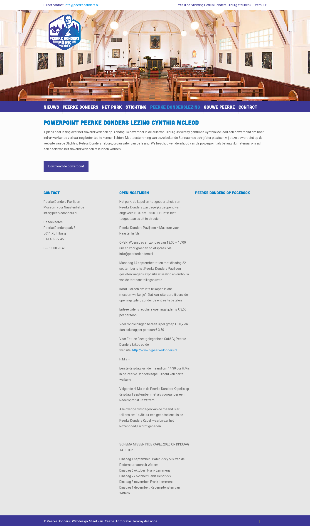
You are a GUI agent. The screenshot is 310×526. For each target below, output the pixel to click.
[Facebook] (259, 521)
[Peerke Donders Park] (65, 34)
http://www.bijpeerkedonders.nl (154, 350)
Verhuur (260, 5)
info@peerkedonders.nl (81, 5)
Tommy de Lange (144, 521)
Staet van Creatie (101, 521)
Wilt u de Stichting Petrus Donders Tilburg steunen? (214, 5)
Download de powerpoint (66, 166)
